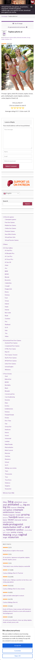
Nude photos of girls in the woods (13, 550)
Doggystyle (8, 289)
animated (13, 504)
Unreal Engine (9, 366)
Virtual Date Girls (10, 237)
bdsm (21, 505)
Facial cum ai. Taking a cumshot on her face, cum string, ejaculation (17, 581)
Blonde (19, 37)
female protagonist (9, 515)
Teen (6, 471)
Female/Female (9, 414)
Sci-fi (6, 327)
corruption (7, 510)
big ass (26, 505)
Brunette (24, 37)
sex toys (8, 532)
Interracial (8, 438)
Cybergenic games (10, 219)
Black (6, 388)
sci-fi (4, 532)
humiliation (27, 517)
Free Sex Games (10, 222)
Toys (6, 477)
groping (25, 514)
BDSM (7, 274)
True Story (8, 480)
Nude (2, 39)
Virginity (7, 486)
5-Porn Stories (7, 373)
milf (19, 527)
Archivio (5, 37)
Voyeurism (8, 489)
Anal (6, 376)
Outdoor (7, 39)
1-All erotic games (8, 217)
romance (10, 529)
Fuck (6, 298)
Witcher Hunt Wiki (8, 493)
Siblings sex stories (11, 468)
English (8, 193)
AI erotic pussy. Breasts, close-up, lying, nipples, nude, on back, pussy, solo (17, 621)
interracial (17, 520)
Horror (7, 432)
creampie (18, 510)
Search (5, 201)
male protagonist (13, 524)
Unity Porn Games (10, 363)
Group (28, 37)
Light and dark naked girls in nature (13, 595)
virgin (5, 537)
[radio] (12, 108)
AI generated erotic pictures (16, 27)
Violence (7, 483)
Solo (6, 330)
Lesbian (7, 441)
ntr (23, 527)
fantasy (18, 512)
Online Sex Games (10, 228)
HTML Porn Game (10, 349)
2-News (5, 244)
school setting (28, 530)
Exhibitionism (9, 409)
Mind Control (9, 450)
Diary (6, 403)
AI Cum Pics (8, 256)
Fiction (7, 417)
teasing (7, 535)
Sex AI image (18, 23)
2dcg (5, 502)
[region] (17, 643)
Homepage (4, 16)
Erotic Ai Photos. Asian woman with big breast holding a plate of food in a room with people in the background (17, 611)
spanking (13, 532)
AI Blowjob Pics (9, 253)
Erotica (7, 406)
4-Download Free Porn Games (12, 340)
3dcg (10, 502)
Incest (7, 435)
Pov (6, 321)
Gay (6, 423)
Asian (6, 265)
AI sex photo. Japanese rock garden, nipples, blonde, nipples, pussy (16, 558)
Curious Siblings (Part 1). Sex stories (14, 589)
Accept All (17, 645)
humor (5, 520)
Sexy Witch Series (10, 234)
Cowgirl (7, 286)
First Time (8, 420)
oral (27, 527)
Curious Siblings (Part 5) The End (13, 573)
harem (21, 517)
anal (5, 505)
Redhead (7, 324)
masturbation (9, 527)
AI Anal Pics (8, 250)
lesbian (24, 520)
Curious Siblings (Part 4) (10, 602)
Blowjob (7, 391)
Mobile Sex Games (10, 225)
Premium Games (10, 231)
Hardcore (7, 429)
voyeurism (13, 537)
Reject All (17, 656)
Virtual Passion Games (12, 240)
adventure (18, 502)
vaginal (22, 534)
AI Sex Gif (8, 262)
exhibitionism (8, 512)
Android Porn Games (11, 343)
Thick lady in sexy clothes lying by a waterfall (16, 566)
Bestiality (8, 385)
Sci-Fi (6, 465)
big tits (6, 507)
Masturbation (9, 447)
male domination (8, 522)
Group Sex (8, 426)
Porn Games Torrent (11, 355)
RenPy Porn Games (11, 358)
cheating (20, 507)
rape (4, 530)
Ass (6, 268)
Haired (7, 304)
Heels (6, 306)
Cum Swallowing (10, 397)
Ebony (7, 292)
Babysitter (8, 379)
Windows (8, 369)
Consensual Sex (10, 394)
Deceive (7, 400)
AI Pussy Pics (9, 259)
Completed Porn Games (12, 346)
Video (6, 336)
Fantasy (7, 295)
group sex (5, 517)
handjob (13, 517)
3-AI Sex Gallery (13, 37)
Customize (17, 650)
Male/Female (9, 444)
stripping (20, 532)
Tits (11, 39)
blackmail (13, 507)
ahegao (25, 502)
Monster (7, 453)
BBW (6, 271)
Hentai (7, 309)
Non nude (8, 312)
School (7, 462)
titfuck (15, 535)
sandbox (20, 530)
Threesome (8, 474)
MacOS (7, 352)
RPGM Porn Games (11, 360)
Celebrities (8, 283)
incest (11, 520)
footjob (18, 515)
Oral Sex (7, 456)
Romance (7, 459)
